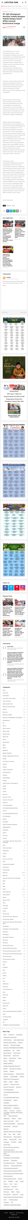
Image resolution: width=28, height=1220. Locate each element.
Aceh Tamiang (14, 701)
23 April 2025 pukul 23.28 (12, 279)
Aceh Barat (14, 695)
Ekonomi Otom (14, 797)
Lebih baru (5, 312)
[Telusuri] (26, 2)
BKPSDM (14, 750)
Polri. (14, 981)
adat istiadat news (14, 704)
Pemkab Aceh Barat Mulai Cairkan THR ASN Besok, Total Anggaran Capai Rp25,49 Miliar (8, 632)
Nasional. (14, 875)
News (13, 205)
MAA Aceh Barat (14, 848)
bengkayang (14, 720)
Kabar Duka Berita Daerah (14, 824)
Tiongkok (14, 1019)
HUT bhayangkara (14, 805)
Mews (14, 856)
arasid (8, 277)
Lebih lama (23, 312)
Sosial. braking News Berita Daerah (14, 1011)
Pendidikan (14, 926)
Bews (14, 745)
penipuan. (14, 932)
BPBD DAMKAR (14, 753)
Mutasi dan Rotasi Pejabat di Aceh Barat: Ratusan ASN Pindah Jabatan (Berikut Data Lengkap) (20, 610)
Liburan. (14, 838)
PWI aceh (14, 995)
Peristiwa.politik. (14, 956)
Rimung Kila (14, 1003)
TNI (14, 1022)
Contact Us (14, 1214)
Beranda (5, 11)
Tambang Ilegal (14, 1017)
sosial (14, 1008)
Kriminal (14, 835)
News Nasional (14, 892)
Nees (14, 881)
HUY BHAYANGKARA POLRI (14, 813)
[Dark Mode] (22, 2)
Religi (14, 1000)
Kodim (14, 832)
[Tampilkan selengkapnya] (20, 211)
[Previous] (24, 6)
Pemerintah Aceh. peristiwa (14, 916)
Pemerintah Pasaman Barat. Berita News (14, 922)
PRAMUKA (14, 984)
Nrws (14, 903)
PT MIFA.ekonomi (14, 989)
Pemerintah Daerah (14, 919)
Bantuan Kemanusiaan (14, 706)
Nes (14, 883)
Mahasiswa (14, 850)
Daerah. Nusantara (14, 769)
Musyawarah (14, 870)
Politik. (14, 975)
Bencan (14, 709)
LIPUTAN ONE (11, 2)
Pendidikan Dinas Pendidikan (14, 929)
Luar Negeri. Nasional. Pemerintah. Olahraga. (14, 841)
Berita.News (14, 742)
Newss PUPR (14, 900)
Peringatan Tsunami (14, 937)
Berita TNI (14, 736)
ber (14, 723)
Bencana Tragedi (14, 715)
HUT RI (14, 811)
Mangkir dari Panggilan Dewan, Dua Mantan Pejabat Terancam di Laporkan (19, 632)
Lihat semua (22, 218)
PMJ (14, 970)
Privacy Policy (20, 1212)
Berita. (14, 739)
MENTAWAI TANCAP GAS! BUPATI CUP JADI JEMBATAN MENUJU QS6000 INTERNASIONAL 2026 (20, 233)
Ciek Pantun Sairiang (14, 761)
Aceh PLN (14, 693)
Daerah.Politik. (14, 772)
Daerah (14, 764)
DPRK (14, 789)
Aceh (14, 690)
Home (6, 1212)
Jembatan (14, 822)
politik (14, 973)
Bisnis (14, 747)
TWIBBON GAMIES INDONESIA (14, 1025)
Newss (14, 897)
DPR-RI (14, 780)
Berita (14, 726)
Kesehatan (14, 830)
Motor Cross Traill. (14, 859)
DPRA (14, 786)
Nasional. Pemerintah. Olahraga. (14, 878)
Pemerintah (14, 914)
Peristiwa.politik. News (14, 959)
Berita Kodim (14, 734)
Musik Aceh (14, 867)
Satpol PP (14, 1006)
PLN (14, 964)
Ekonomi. (14, 802)
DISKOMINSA (14, 778)
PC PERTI (14, 908)
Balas (4, 285)
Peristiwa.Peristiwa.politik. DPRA (14, 951)
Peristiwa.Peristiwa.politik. (14, 948)
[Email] (17, 211)
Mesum (14, 853)
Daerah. (14, 767)
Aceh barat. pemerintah (14, 698)
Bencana (14, 712)
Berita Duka (14, 731)
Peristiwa (14, 940)
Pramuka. (14, 986)
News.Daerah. (14, 894)
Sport (14, 1014)
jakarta (14, 819)
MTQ (14, 861)
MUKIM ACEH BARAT (14, 864)
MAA (14, 845)
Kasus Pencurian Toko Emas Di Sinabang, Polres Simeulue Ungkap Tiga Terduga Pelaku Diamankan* (8, 611)
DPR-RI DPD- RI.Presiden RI (14, 783)
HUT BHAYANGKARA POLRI (14, 808)
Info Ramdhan (14, 816)
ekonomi (14, 794)
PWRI (14, 997)
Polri (14, 978)
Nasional (11, 11)
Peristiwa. (14, 942)
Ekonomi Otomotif (14, 800)
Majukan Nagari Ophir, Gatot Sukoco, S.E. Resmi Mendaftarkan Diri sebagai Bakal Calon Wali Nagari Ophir (13, 6)
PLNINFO (14, 967)
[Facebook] (7, 211)
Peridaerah (14, 934)
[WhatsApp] (14, 211)
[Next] (26, 6)
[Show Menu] (2, 2)
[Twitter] (10, 211)
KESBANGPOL (14, 827)
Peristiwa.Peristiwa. (14, 945)
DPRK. (14, 791)
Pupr (14, 992)
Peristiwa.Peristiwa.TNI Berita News (14, 953)
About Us (11, 1212)
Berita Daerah (14, 728)
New (14, 886)
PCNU (14, 911)
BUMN (14, 758)
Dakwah (14, 775)
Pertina (14, 962)
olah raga (14, 905)
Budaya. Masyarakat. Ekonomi (14, 756)
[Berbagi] (24, 27)
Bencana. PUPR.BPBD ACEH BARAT (14, 717)
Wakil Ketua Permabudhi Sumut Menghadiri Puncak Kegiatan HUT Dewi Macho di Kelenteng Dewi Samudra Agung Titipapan (8, 260)
